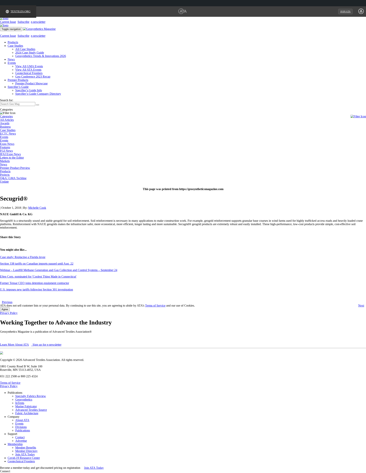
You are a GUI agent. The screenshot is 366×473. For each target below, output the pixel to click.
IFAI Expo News (10, 154)
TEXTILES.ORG (20, 11)
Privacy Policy (9, 313)
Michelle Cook (37, 207)
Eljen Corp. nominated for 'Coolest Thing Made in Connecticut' (38, 276)
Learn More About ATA (14, 344)
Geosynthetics (23, 399)
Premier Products (18, 80)
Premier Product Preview (15, 167)
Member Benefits (25, 447)
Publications (22, 430)
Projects (5, 174)
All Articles (7, 119)
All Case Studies (25, 49)
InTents (19, 403)
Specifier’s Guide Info (28, 90)
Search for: (6, 100)
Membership (15, 444)
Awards (4, 123)
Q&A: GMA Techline (13, 178)
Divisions (21, 427)
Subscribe (23, 21)
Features (5, 147)
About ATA (22, 420)
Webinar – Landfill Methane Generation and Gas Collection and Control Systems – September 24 (58, 270)
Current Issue (8, 21)
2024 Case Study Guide (29, 52)
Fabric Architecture (26, 413)
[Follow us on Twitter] (15, 471)
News (11, 59)
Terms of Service (155, 305)
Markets (5, 161)
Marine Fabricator (26, 406)
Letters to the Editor (12, 157)
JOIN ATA (345, 11)
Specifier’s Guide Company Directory (38, 93)
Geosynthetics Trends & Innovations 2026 (40, 56)
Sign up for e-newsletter (46, 344)
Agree (5, 309)
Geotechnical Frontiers (29, 73)
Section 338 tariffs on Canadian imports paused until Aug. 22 (36, 263)
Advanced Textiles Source (31, 409)
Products (13, 42)
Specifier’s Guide (18, 86)
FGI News (6, 150)
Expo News (7, 143)
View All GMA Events (29, 66)
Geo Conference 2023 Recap (32, 76)
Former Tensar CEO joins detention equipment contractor (34, 283)
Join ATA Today (25, 454)
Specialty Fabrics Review (30, 396)
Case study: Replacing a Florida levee (22, 257)
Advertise (21, 440)
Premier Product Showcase (31, 83)
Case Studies (15, 45)
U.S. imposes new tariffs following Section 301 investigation (36, 289)
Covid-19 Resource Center (24, 457)
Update (4, 181)
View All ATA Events (28, 69)
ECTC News (8, 133)
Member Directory (26, 451)
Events (12, 62)
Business (5, 126)
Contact (20, 437)
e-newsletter (38, 21)
